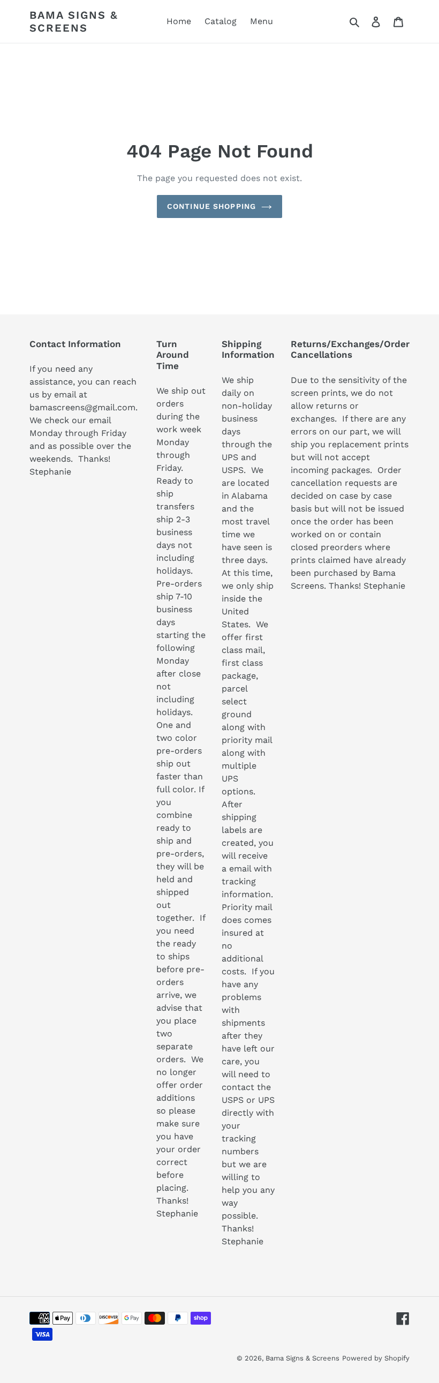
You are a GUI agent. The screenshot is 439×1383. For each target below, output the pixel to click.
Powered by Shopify (376, 1358)
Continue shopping (211, 206)
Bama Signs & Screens (73, 21)
